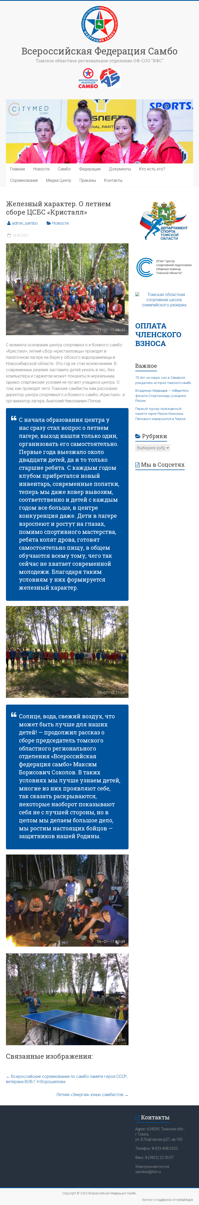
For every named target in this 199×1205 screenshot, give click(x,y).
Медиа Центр (58, 180)
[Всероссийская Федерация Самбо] (99, 7)
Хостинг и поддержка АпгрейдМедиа (167, 1200)
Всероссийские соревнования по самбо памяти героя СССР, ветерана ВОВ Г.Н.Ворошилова (66, 1079)
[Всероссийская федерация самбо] (88, 70)
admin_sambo (25, 223)
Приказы (88, 180)
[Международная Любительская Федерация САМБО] (109, 70)
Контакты (113, 180)
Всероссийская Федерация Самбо (100, 51)
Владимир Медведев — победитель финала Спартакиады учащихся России (162, 396)
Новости (41, 169)
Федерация (90, 169)
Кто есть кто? (152, 169)
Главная (17, 169)
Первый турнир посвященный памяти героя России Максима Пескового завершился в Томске (160, 414)
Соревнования (24, 180)
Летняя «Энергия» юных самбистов (92, 1094)
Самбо (64, 169)
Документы (120, 169)
